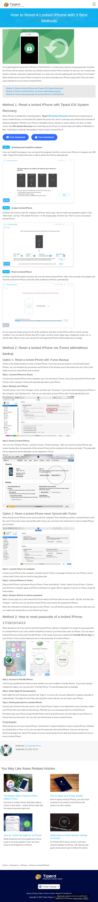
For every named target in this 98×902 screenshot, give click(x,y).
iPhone (38, 746)
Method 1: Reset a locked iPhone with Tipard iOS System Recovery (34, 88)
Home (5, 865)
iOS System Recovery (58, 116)
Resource (14, 865)
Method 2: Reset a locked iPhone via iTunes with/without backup (33, 91)
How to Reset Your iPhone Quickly (66, 796)
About (29, 893)
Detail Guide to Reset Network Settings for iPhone (68, 837)
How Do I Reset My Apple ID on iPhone (22, 835)
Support (59, 893)
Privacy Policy (37, 893)
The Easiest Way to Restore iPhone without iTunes (21, 797)
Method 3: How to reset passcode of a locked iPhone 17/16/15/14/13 (35, 94)
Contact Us (67, 893)
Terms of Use (49, 893)
